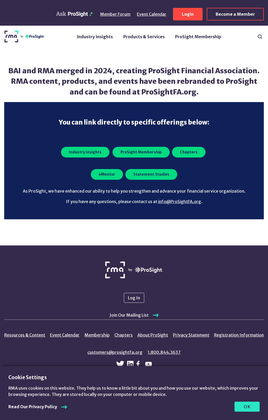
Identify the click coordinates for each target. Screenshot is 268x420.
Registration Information (239, 335)
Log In (134, 297)
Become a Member (235, 14)
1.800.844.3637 (164, 352)
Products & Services (144, 36)
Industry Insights (95, 36)
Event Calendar (151, 14)
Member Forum (115, 14)
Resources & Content (24, 335)
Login (188, 14)
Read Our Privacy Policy (32, 406)
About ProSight (152, 335)
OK (247, 406)
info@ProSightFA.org (179, 201)
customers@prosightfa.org (114, 352)
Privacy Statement (191, 335)
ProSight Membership (198, 36)
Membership (97, 335)
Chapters (123, 335)
